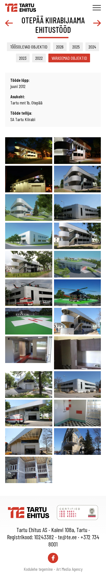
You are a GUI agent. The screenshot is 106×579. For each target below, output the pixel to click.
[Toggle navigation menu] (97, 8)
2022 (39, 58)
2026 (60, 47)
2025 (76, 47)
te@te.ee (67, 537)
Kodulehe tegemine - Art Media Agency (53, 569)
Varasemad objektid (69, 58)
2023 (22, 58)
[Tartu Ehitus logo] (20, 7)
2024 (92, 47)
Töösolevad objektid (28, 47)
